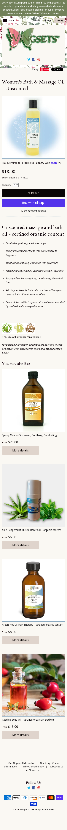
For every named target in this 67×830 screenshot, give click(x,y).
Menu (12, 20)
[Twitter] (28, 60)
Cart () (59, 20)
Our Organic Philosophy (21, 763)
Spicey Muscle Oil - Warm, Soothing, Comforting (29, 435)
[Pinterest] (38, 60)
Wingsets (24, 809)
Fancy (35, 69)
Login (37, 20)
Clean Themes (47, 809)
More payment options (33, 211)
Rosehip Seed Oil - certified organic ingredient (28, 719)
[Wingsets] (33, 39)
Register (46, 20)
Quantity (6, 185)
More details (20, 450)
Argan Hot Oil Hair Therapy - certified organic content (32, 624)
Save (46, 69)
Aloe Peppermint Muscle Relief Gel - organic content (31, 529)
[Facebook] (33, 60)
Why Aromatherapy (33, 766)
